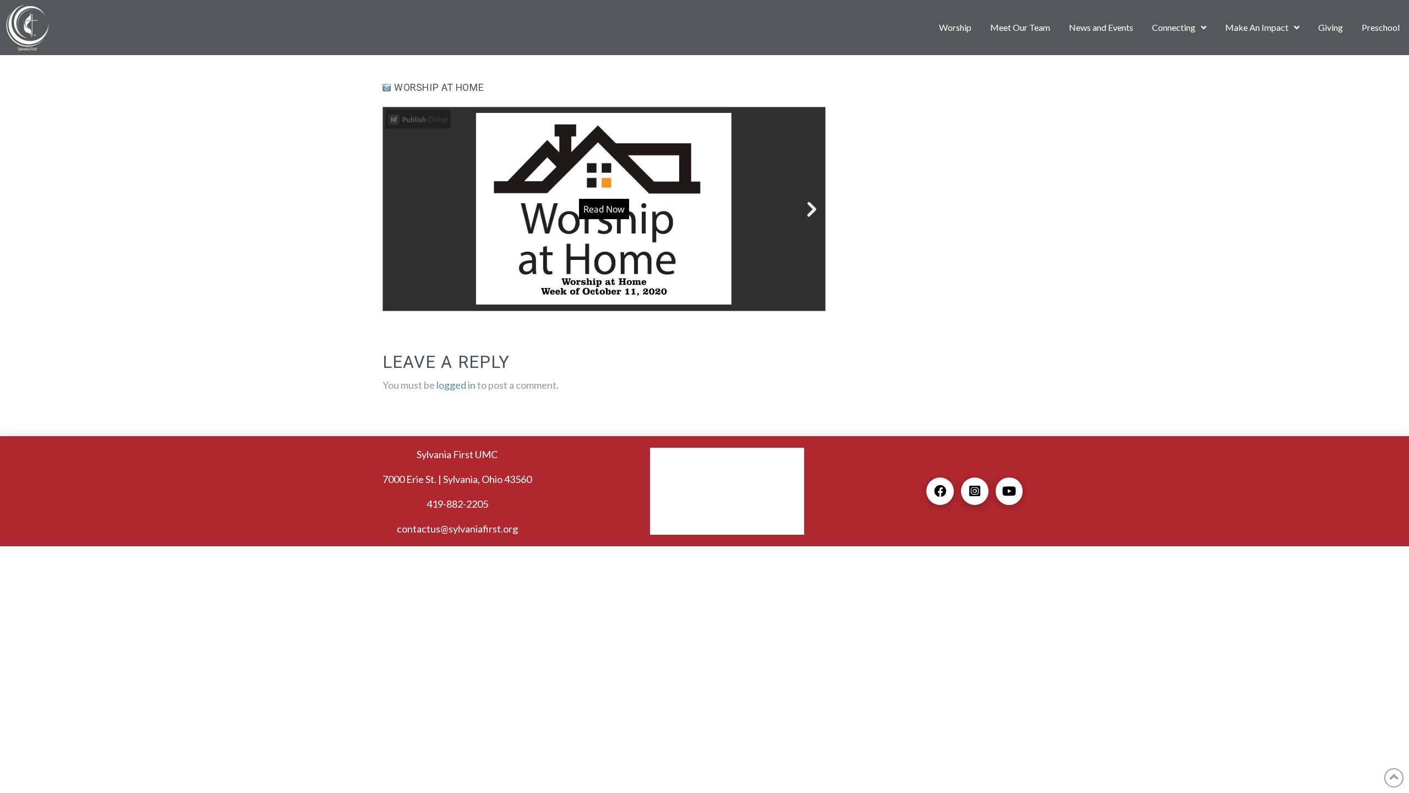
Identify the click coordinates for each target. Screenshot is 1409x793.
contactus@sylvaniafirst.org (457, 529)
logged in (456, 385)
